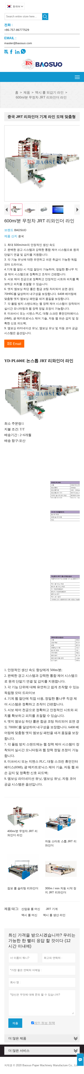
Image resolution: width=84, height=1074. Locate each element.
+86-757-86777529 (16, 29)
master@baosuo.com (18, 43)
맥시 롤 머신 (29, 915)
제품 (26, 92)
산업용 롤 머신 (30, 909)
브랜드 (9, 230)
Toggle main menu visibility (77, 77)
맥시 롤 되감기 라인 (49, 92)
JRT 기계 (52, 909)
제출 (15, 1023)
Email (14, 343)
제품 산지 (11, 236)
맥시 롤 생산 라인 (54, 915)
